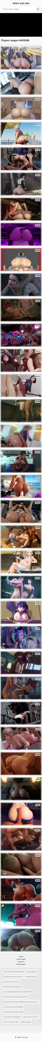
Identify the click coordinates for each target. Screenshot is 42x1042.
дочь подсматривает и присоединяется (17, 991)
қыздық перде (26, 1022)
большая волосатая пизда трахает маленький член (20, 1002)
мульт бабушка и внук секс (12, 986)
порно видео (21, 959)
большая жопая (31, 976)
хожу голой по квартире (11, 1017)
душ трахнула (32, 971)
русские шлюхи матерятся (13, 976)
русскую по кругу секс (11, 981)
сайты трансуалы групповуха (13, 971)
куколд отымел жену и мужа (13, 1012)
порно (21, 956)
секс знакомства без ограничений (15, 996)
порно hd (21, 961)
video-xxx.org (21, 3)
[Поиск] (38, 9)
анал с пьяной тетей (10, 1022)
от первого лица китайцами (13, 1007)
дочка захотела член (30, 1017)
